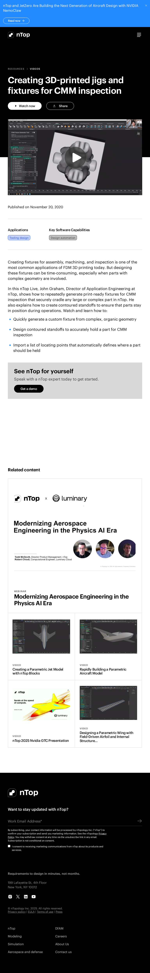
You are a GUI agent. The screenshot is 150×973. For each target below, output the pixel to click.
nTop (11, 928)
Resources (16, 69)
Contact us (63, 952)
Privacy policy (17, 911)
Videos (35, 69)
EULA (31, 911)
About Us (62, 944)
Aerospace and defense (25, 952)
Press (59, 911)
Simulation (16, 944)
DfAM (59, 928)
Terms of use (45, 911)
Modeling (15, 936)
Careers (61, 936)
